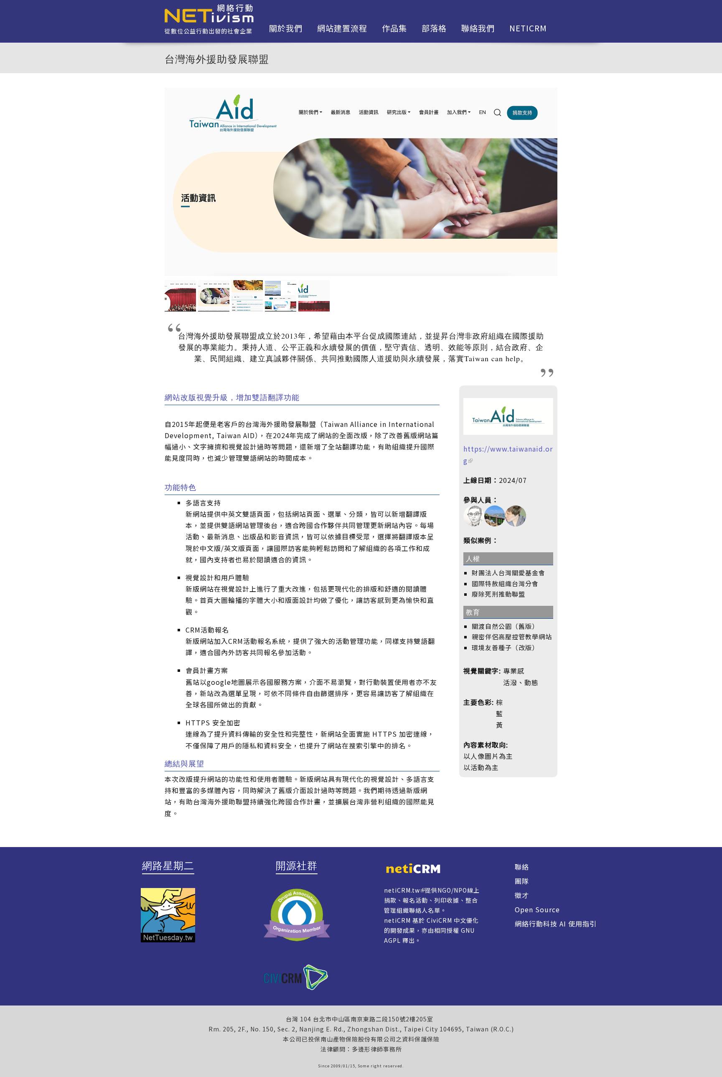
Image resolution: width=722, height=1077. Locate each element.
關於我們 (286, 28)
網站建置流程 (342, 28)
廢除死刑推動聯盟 (498, 594)
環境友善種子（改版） (505, 647)
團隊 (522, 881)
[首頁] (209, 13)
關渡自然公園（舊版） (505, 626)
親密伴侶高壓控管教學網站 (512, 636)
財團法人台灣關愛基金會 (508, 572)
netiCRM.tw (402, 890)
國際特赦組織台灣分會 (505, 583)
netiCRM (528, 28)
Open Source (537, 909)
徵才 (522, 895)
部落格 (434, 28)
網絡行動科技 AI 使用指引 (556, 924)
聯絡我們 (478, 28)
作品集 (394, 28)
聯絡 (522, 867)
